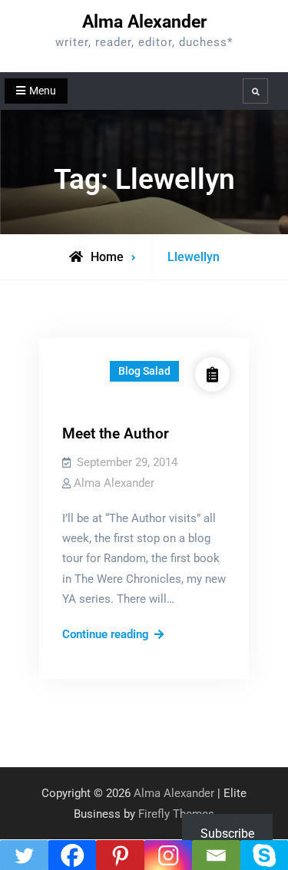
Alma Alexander (144, 22)
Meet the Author (115, 433)
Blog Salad (144, 371)
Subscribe (227, 833)
